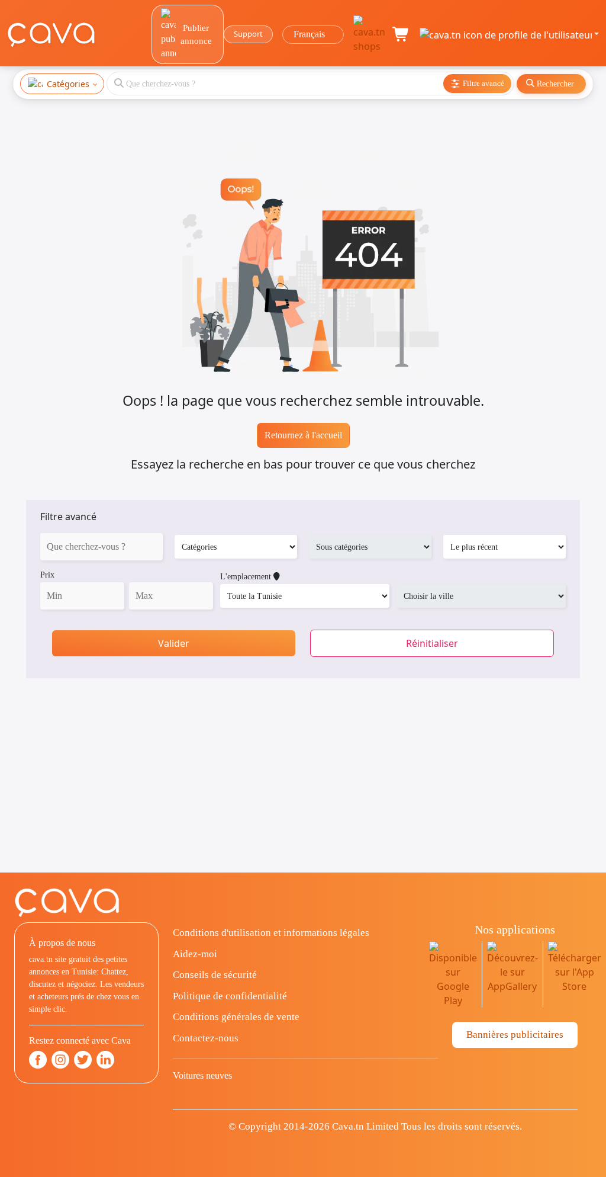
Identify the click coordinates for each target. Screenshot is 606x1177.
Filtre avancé (68, 516)
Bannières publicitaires (514, 1034)
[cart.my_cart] (401, 34)
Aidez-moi (195, 954)
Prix (47, 574)
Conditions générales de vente (236, 1016)
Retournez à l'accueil (303, 435)
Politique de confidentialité (230, 996)
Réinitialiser (432, 643)
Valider (173, 643)
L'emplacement (246, 576)
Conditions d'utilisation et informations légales (271, 932)
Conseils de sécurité (215, 974)
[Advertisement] (303, 790)
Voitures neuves (202, 1075)
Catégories (68, 83)
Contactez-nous (205, 1038)
